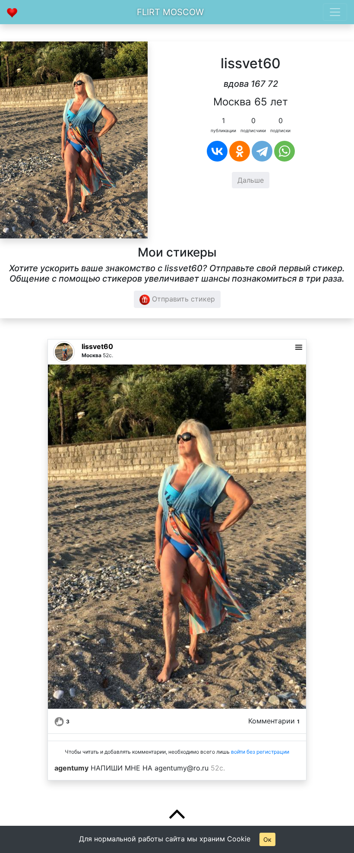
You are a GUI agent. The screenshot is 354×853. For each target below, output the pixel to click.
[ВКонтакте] (217, 151)
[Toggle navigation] (335, 12)
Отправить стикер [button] (182, 299)
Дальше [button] (250, 180)
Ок (267, 839)
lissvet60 (97, 346)
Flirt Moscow (170, 12)
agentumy (71, 768)
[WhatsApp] (284, 151)
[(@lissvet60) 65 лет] (74, 139)
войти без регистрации (260, 751)
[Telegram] (262, 151)
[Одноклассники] (239, 151)
